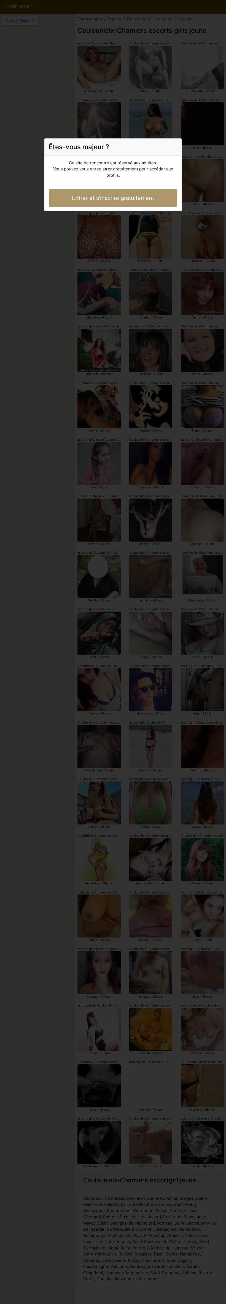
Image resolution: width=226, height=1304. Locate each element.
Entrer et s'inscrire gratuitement (113, 198)
